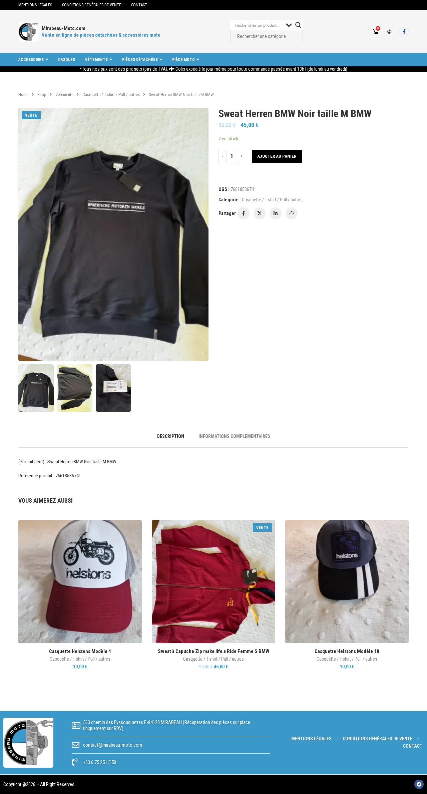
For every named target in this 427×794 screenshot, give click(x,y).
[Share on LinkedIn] (276, 213)
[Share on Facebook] (244, 213)
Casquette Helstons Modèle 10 (347, 651)
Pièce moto (183, 59)
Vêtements (96, 59)
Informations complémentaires (234, 436)
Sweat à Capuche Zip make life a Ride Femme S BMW (213, 651)
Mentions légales (35, 5)
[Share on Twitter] (260, 213)
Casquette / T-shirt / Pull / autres (111, 94)
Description (170, 436)
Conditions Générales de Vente (91, 5)
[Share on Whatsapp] (292, 213)
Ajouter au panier (276, 156)
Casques (66, 59)
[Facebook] (404, 31)
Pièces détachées (140, 59)
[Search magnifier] (298, 25)
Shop (41, 94)
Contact (139, 5)
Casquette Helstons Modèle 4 (80, 651)
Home (23, 94)
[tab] (170, 436)
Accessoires (31, 59)
